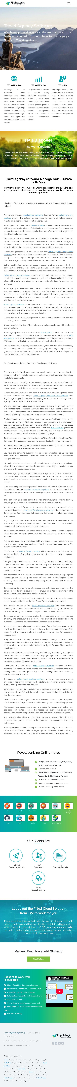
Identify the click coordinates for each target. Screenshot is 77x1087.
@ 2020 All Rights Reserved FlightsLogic (17, 1045)
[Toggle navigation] (68, 3)
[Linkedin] (62, 1043)
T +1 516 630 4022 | (32, 1033)
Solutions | (28, 1041)
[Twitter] (56, 1043)
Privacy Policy (36, 1041)
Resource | (20, 1041)
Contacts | (7, 1041)
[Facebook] (53, 1043)
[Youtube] (59, 1043)
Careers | (14, 1041)
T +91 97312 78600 (11, 1036)
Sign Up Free (38, 959)
